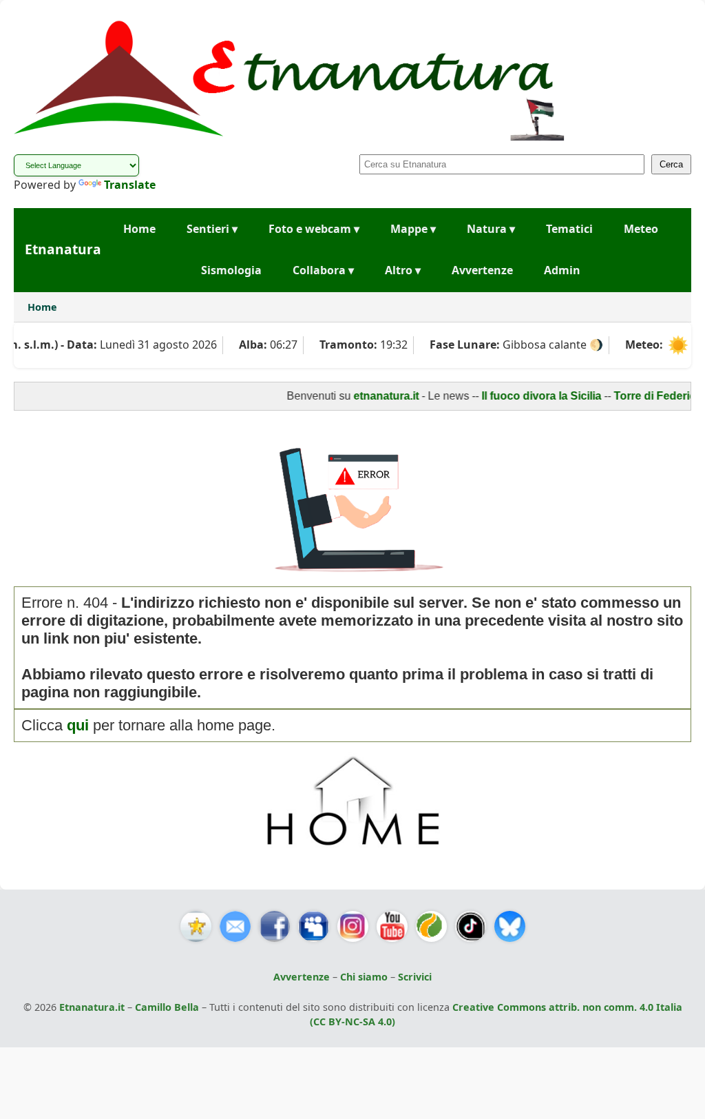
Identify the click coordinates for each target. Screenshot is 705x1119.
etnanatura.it (370, 396)
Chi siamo (364, 976)
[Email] (235, 926)
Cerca (671, 164)
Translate (130, 184)
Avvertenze (482, 270)
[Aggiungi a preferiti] (195, 926)
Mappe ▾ (413, 228)
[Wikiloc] (431, 926)
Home (139, 228)
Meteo (641, 228)
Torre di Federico (642, 396)
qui (78, 725)
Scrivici (415, 976)
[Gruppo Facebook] (313, 926)
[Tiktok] (470, 926)
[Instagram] (352, 926)
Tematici (569, 228)
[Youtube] (392, 926)
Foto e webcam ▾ (314, 228)
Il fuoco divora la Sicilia (526, 396)
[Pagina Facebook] (274, 926)
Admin (562, 270)
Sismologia (231, 270)
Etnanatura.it (92, 1007)
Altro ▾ (403, 270)
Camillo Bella (167, 1007)
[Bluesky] (509, 926)
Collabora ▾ (323, 270)
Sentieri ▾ (212, 228)
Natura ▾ (491, 228)
